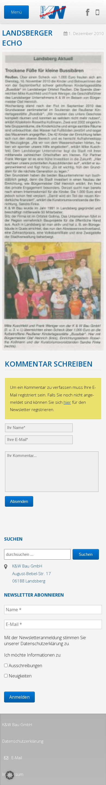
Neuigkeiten (20, 676)
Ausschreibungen (25, 666)
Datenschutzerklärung (22, 741)
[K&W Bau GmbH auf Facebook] (89, 12)
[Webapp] (97, 12)
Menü (16, 12)
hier (67, 402)
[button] (10, 775)
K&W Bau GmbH (17, 724)
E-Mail (16, 757)
